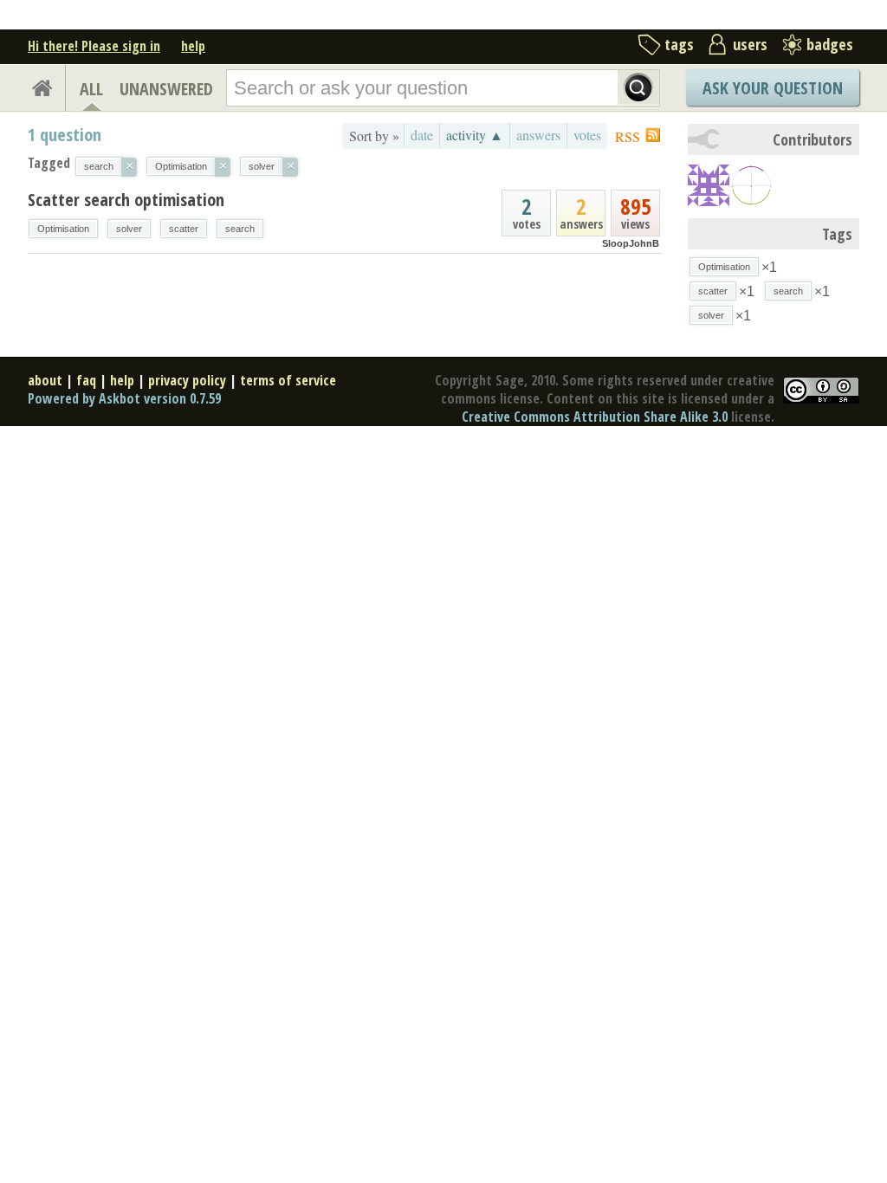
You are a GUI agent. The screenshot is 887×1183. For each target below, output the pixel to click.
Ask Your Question (772, 88)
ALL (91, 88)
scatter (183, 228)
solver (129, 228)
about (45, 380)
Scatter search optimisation (126, 199)
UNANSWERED (166, 88)
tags (679, 44)
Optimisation (63, 228)
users (750, 44)
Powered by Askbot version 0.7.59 (124, 398)
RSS (627, 136)
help (193, 45)
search (240, 228)
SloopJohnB (630, 243)
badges (829, 44)
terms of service (288, 380)
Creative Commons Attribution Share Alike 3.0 (595, 416)
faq (86, 380)
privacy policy (187, 380)
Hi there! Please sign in (94, 45)
